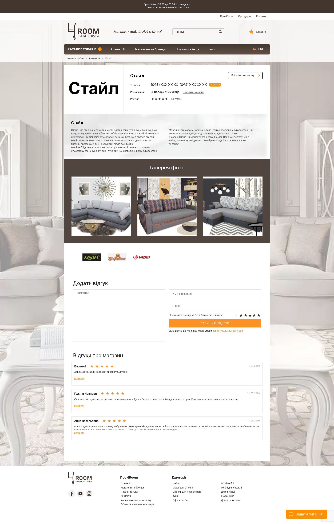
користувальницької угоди (228, 330)
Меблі (176, 483)
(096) (193, 85)
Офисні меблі (180, 500)
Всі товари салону (242, 75)
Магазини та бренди (150, 49)
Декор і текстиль (230, 500)
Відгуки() (176, 99)
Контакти (261, 16)
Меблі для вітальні (183, 487)
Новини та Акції (187, 49)
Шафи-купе (227, 496)
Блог (212, 49)
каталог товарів (82, 49)
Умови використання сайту (136, 500)
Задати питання (308, 514)
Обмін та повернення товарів (137, 504)
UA (254, 49)
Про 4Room (226, 16)
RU (262, 49)
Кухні (175, 496)
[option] (101, 206)
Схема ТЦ (118, 49)
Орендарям (245, 16)
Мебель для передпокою (187, 491)
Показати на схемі (193, 92)
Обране (261, 31)
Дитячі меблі (228, 491)
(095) (164, 85)
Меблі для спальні (231, 487)
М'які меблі (227, 483)
